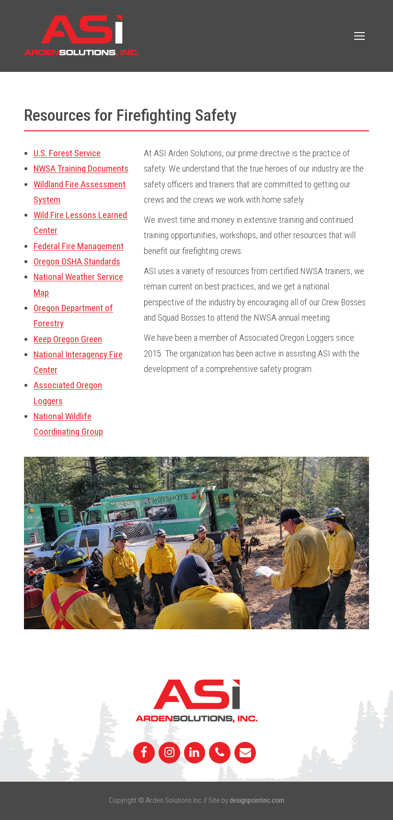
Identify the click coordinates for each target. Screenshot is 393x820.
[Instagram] (169, 753)
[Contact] (245, 753)
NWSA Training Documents (81, 168)
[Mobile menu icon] (359, 36)
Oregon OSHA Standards (77, 261)
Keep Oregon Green (68, 339)
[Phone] (220, 753)
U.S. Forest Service (67, 153)
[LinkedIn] (195, 753)
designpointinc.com (257, 800)
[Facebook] (144, 753)
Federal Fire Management (79, 246)
